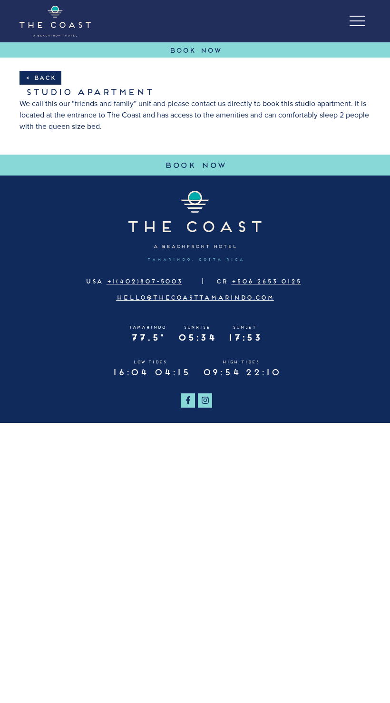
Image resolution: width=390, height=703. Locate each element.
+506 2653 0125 (266, 280)
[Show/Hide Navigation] (357, 21)
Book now (274, 164)
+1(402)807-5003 (144, 280)
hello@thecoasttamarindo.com (195, 297)
